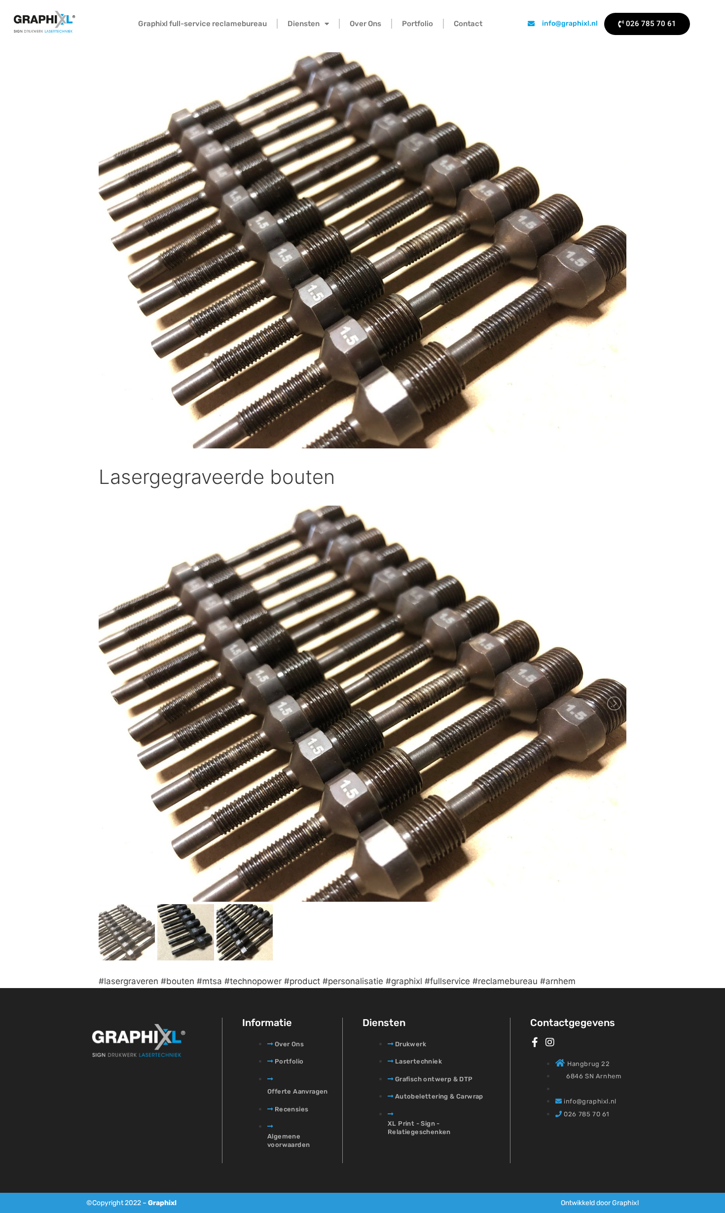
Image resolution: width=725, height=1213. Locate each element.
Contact (468, 23)
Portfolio (417, 23)
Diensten (304, 23)
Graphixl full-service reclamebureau (202, 23)
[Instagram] (550, 1042)
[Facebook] (535, 1042)
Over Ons (365, 23)
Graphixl (162, 1203)
